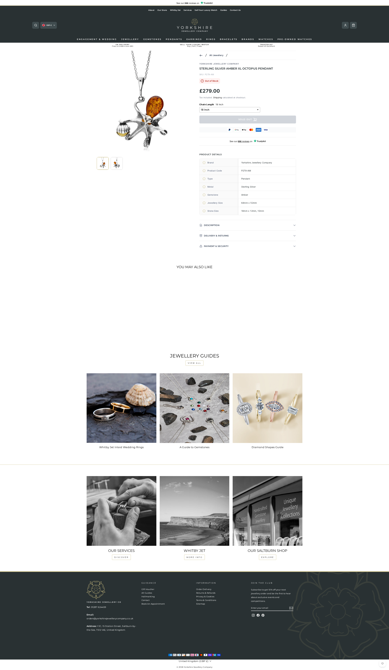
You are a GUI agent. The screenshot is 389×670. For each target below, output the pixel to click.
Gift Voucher (147, 589)
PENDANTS (174, 39)
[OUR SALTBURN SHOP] (267, 511)
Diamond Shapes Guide (267, 447)
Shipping (217, 97)
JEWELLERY (130, 39)
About (151, 10)
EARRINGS (194, 39)
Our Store (162, 10)
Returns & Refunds (205, 593)
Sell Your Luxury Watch (206, 10)
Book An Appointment (153, 604)
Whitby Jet (175, 10)
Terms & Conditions (206, 600)
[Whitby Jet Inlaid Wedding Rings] (121, 408)
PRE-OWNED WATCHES (294, 39)
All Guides (146, 593)
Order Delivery (203, 589)
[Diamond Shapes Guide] (267, 408)
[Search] (35, 25)
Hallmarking (148, 596)
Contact (145, 600)
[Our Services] (121, 511)
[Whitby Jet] (194, 511)
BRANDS (248, 39)
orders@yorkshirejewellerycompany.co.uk (110, 618)
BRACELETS (228, 39)
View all (194, 363)
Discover (121, 557)
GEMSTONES (152, 39)
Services (188, 10)
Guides (223, 10)
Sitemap (200, 604)
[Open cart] (353, 25)
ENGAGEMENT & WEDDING (97, 39)
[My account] (345, 25)
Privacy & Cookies (205, 596)
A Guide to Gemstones (195, 447)
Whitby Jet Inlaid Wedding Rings (121, 447)
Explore (267, 557)
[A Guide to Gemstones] (194, 408)
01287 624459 (98, 607)
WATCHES (265, 39)
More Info (194, 557)
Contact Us (235, 10)
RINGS (211, 39)
